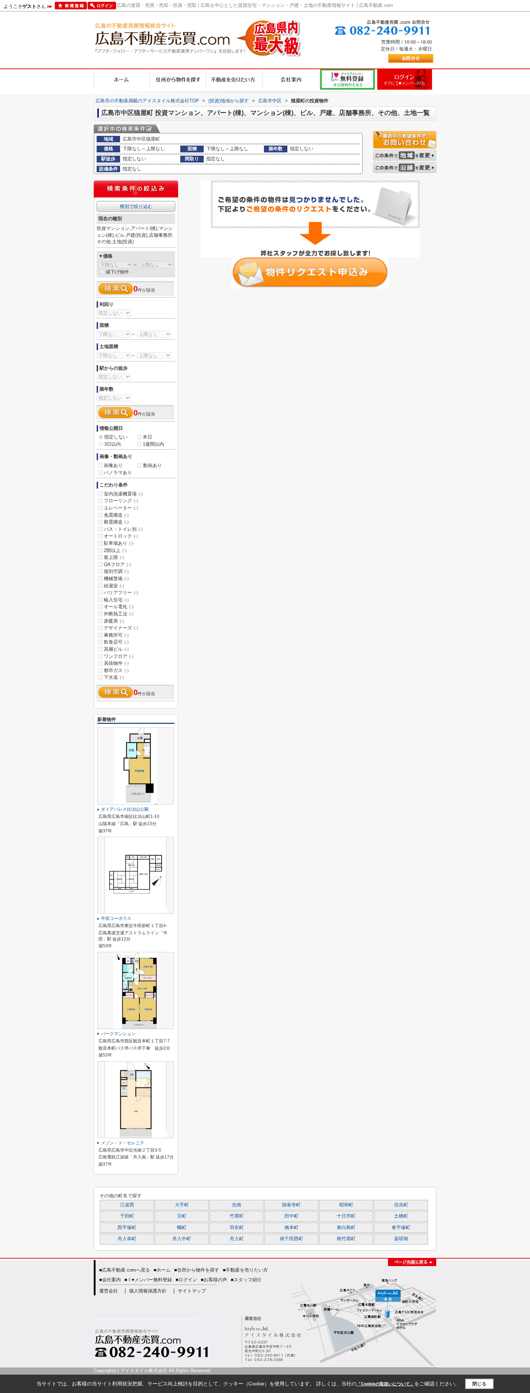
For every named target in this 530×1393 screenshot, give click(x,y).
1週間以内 (153, 444)
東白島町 (346, 1227)
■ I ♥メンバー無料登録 (148, 1279)
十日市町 (346, 1216)
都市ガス (116, 670)
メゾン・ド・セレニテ (122, 1142)
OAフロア (117, 564)
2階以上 (115, 550)
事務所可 (116, 635)
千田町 (127, 1216)
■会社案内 (110, 1279)
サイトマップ (192, 1291)
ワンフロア (118, 656)
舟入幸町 (127, 1238)
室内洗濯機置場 (123, 494)
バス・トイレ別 (123, 529)
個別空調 (116, 571)
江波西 (127, 1204)
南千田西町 (291, 1238)
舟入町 (237, 1238)
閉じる (479, 1384)
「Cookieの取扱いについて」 (385, 1384)
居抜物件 (116, 663)
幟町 (181, 1227)
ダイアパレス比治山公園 (125, 809)
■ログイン (186, 1279)
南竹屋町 (346, 1238)
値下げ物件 (117, 272)
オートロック (121, 536)
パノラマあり (118, 472)
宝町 (181, 1216)
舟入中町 (181, 1238)
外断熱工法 (118, 614)
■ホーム (162, 1270)
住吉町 (401, 1204)
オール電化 (118, 606)
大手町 (182, 1204)
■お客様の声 (214, 1279)
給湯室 (114, 585)
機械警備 (116, 578)
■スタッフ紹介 (246, 1279)
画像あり (113, 465)
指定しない (116, 437)
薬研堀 (401, 1238)
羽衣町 (237, 1227)
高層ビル (116, 649)
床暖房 (114, 621)
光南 (236, 1204)
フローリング (121, 500)
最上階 (114, 557)
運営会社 (108, 1291)
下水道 (114, 677)
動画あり (152, 465)
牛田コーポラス (116, 918)
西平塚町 (127, 1227)
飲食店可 (116, 642)
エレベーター (121, 508)
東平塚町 (401, 1227)
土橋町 (401, 1216)
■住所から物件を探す (196, 1270)
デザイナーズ (121, 628)
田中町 (291, 1216)
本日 (147, 437)
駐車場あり (118, 543)
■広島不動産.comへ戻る (124, 1270)
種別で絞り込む (136, 206)
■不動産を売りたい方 (245, 1270)
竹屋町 (237, 1216)
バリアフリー (121, 592)
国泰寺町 (291, 1204)
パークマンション (118, 1033)
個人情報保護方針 (148, 1291)
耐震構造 (116, 522)
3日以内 (112, 444)
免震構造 (116, 515)
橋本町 (291, 1227)
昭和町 (346, 1204)
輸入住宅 (116, 599)
